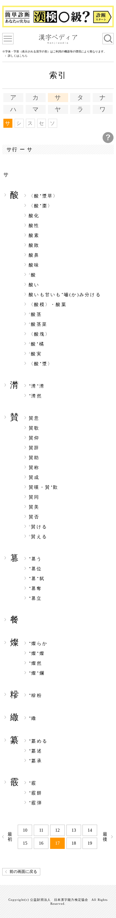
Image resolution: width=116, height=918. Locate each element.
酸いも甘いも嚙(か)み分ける (65, 294)
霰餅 (35, 793)
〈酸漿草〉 (44, 196)
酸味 (34, 265)
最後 (106, 837)
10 (25, 830)
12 (57, 830)
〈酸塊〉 (39, 334)
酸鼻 (34, 255)
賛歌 (34, 428)
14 (90, 830)
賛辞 (34, 447)
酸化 (34, 215)
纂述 (35, 751)
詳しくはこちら (18, 55)
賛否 (34, 516)
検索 (108, 38)
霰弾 (35, 802)
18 (74, 843)
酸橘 (36, 344)
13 (74, 830)
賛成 (34, 477)
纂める (38, 741)
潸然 (35, 396)
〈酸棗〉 (41, 205)
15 (25, 843)
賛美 (34, 507)
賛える (38, 536)
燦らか (38, 643)
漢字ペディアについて (8, 38)
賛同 (34, 497)
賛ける (38, 526)
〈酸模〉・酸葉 (48, 304)
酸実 (35, 353)
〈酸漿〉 (41, 363)
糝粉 (35, 695)
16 (41, 843)
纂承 (35, 760)
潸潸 (37, 386)
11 (41, 830)
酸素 (34, 235)
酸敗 (34, 245)
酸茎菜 (38, 324)
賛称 (34, 467)
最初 (11, 837)
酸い (34, 284)
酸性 (34, 225)
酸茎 (35, 314)
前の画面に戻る (23, 871)
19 (90, 843)
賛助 (34, 457)
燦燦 (37, 653)
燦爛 (37, 673)
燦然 (35, 663)
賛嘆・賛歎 (44, 487)
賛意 (34, 418)
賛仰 (34, 438)
